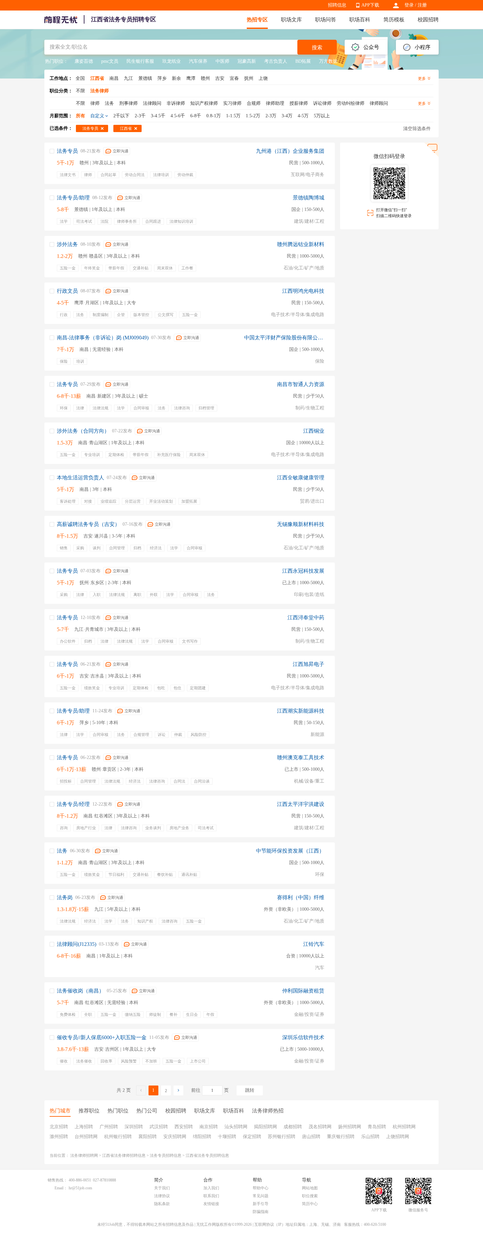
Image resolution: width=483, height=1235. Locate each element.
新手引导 (260, 1203)
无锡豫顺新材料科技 (300, 524)
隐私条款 (162, 1203)
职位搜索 (310, 1196)
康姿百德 (84, 61)
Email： (61, 1188)
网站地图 (310, 1188)
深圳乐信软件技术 (303, 1037)
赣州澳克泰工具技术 (300, 757)
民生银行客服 (140, 61)
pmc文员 (109, 61)
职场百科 (359, 19)
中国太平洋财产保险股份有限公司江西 (284, 337)
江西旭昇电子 (308, 664)
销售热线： (57, 1180)
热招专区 (257, 19)
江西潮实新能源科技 (300, 711)
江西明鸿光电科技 (303, 291)
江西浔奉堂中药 (306, 617)
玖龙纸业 (171, 61)
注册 (422, 5)
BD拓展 (303, 61)
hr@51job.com (80, 1188)
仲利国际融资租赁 (303, 991)
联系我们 (211, 1196)
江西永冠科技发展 (303, 571)
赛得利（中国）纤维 (300, 897)
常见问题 (260, 1196)
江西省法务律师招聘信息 (124, 1155)
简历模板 (393, 19)
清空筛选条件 (417, 128)
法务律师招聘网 (84, 1155)
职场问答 (325, 19)
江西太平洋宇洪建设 (300, 804)
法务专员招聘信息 (165, 1155)
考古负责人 (275, 61)
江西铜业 (313, 431)
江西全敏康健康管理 (300, 477)
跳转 (249, 1090)
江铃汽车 (313, 944)
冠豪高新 (247, 61)
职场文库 (291, 19)
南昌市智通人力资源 (300, 384)
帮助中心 (260, 1188)
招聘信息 (337, 5)
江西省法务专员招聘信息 (207, 1155)
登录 (409, 5)
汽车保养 (198, 61)
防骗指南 (260, 1211)
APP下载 (370, 5)
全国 (80, 78)
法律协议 (162, 1196)
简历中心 (310, 1203)
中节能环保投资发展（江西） (290, 851)
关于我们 (162, 1188)
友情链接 (211, 1203)
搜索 (317, 47)
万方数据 (328, 61)
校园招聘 (428, 19)
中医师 (222, 61)
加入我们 (211, 1188)
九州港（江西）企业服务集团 (290, 151)
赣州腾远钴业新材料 (300, 244)
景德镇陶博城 (308, 197)
